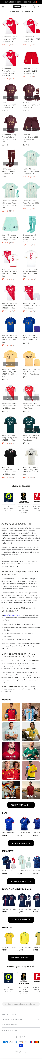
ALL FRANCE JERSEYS (20, 881)
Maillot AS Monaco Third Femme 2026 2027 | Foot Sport (31, 203)
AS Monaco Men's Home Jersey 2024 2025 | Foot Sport (10, 406)
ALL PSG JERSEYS (19, 919)
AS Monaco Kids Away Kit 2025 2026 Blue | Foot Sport (31, 337)
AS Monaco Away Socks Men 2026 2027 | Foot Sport (9, 171)
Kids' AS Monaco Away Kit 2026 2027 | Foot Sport (31, 105)
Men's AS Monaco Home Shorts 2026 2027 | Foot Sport (31, 71)
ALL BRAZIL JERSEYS (19, 958)
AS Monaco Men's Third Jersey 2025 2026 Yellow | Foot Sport (9, 372)
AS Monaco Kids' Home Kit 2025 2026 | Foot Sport (31, 305)
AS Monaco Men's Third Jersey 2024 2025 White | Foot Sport (30, 470)
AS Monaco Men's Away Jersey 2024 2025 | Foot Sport (9, 437)
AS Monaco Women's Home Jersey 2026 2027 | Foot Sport (10, 72)
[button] (33, 6)
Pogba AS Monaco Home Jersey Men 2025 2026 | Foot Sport (30, 272)
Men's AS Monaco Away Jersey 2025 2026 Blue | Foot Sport (9, 338)
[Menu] (3, 6)
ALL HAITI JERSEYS (19, 843)
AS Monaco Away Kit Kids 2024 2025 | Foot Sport (31, 437)
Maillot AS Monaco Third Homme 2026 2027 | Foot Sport (31, 171)
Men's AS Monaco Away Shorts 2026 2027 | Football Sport (30, 138)
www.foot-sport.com (12, 615)
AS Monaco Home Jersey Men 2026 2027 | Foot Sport (9, 39)
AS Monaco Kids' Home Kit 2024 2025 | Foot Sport (31, 406)
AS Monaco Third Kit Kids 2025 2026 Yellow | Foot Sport (31, 371)
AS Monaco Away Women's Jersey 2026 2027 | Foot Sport (9, 138)
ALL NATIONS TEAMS (19, 805)
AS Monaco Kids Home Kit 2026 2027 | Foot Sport (31, 39)
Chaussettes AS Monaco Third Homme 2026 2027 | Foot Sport (31, 238)
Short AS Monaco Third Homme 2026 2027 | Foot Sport (10, 237)
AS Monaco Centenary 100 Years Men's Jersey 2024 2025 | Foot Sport (10, 470)
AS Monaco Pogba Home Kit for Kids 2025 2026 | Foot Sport (9, 272)
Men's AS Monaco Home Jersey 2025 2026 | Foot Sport (9, 305)
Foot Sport (23, 1052)
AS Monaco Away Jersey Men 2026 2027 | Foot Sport (9, 105)
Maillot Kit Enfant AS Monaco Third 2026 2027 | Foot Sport (9, 204)
